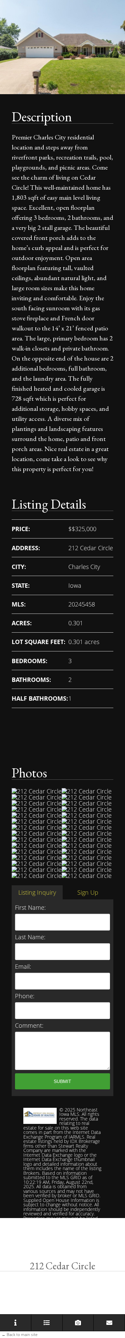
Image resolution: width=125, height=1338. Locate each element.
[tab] (37, 892)
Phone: (24, 996)
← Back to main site (20, 1334)
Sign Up (87, 892)
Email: (23, 966)
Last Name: (30, 937)
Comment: (29, 1025)
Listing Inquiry (37, 892)
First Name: (30, 907)
